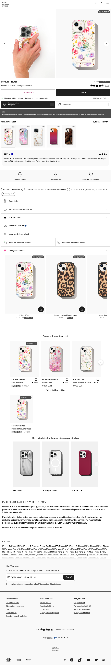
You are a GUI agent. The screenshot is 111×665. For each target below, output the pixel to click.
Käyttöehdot (79, 603)
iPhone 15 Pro (26, 549)
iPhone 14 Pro (76, 549)
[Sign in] (96, 4)
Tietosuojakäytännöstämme (50, 584)
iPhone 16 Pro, (84, 546)
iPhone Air (44, 546)
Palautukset (11, 613)
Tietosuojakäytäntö (82, 606)
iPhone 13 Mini (50, 552)
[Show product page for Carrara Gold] (38, 136)
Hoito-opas (45, 609)
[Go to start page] (5, 4)
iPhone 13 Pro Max (35, 552)
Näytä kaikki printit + (101, 122)
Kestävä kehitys (47, 606)
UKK (8, 609)
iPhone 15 (16, 549)
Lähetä (68, 577)
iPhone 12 (73, 552)
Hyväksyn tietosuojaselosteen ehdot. (35, 584)
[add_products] (41, 309)
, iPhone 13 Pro (21, 552)
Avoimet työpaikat (82, 609)
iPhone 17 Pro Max (31, 546)
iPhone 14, (66, 549)
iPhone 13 (11, 552)
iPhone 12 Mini (99, 552)
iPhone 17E (53, 546)
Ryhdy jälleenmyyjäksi (49, 613)
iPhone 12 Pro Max (85, 552)
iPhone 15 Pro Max (53, 549)
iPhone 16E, (63, 546)
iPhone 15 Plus (39, 549)
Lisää (83, 93)
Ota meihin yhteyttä (15, 606)
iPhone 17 (6, 546)
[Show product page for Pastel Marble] (23, 136)
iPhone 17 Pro (16, 546)
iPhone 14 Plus (89, 549)
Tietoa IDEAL (45, 603)
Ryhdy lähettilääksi (82, 613)
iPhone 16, (73, 546)
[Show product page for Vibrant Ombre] (54, 136)
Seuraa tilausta (12, 603)
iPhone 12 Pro (62, 552)
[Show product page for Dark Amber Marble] (69, 136)
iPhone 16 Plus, (96, 546)
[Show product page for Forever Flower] (8, 136)
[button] (55, 629)
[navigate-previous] (100, 362)
